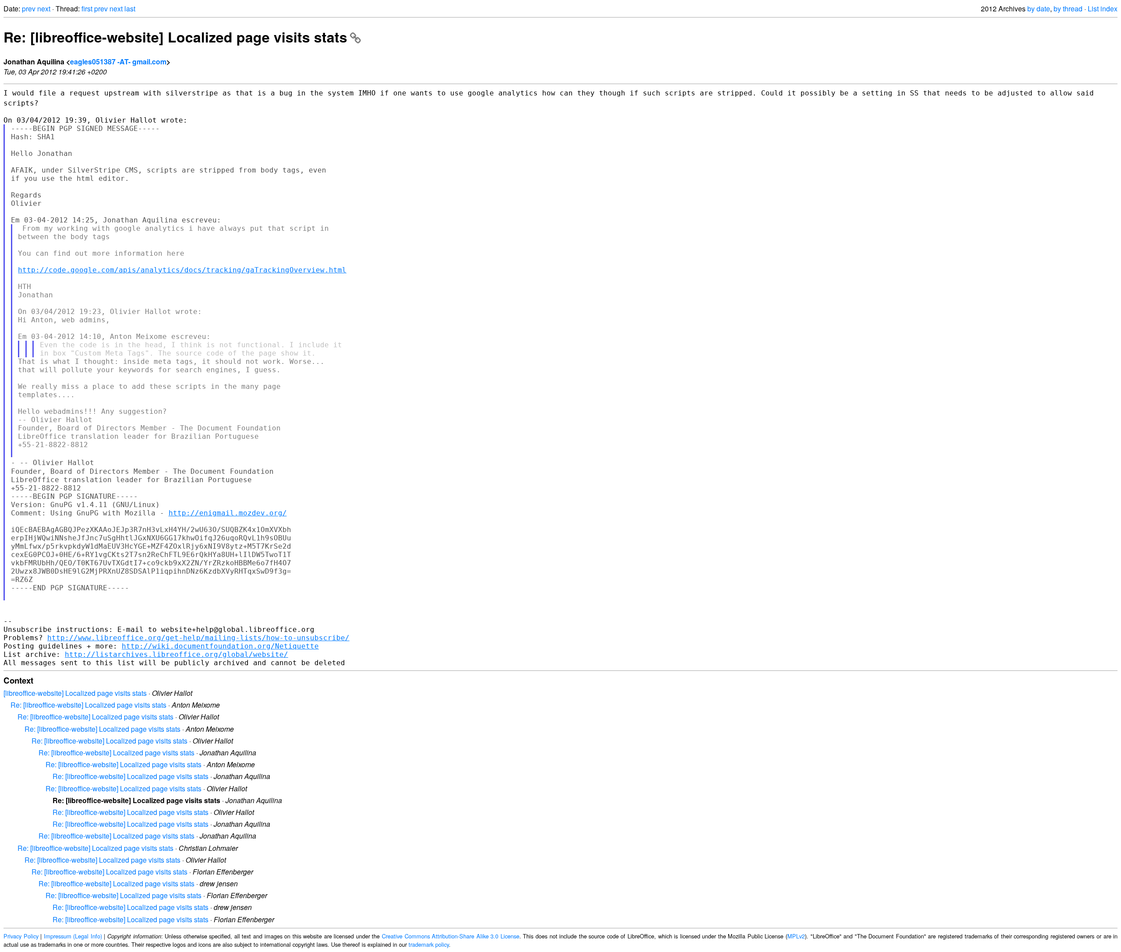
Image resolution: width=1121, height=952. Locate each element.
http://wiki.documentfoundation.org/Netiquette (220, 646)
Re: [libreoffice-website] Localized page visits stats (175, 37)
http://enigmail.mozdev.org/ (228, 513)
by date (1038, 9)
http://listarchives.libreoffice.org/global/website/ (176, 654)
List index (1102, 9)
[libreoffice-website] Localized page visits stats (75, 693)
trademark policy (429, 944)
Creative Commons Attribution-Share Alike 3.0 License (450, 936)
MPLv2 (796, 936)
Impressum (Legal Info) (73, 936)
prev (28, 9)
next (43, 9)
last (129, 9)
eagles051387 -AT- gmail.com (118, 61)
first (86, 9)
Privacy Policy (21, 936)
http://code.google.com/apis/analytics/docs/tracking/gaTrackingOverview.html (182, 270)
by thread (1068, 9)
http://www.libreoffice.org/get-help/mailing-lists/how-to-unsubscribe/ (198, 638)
